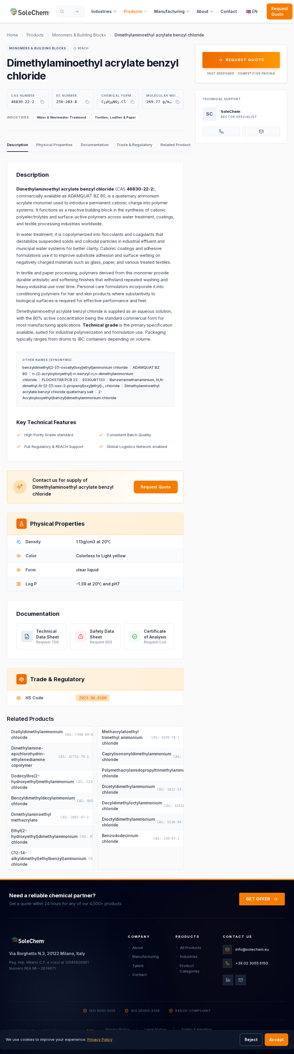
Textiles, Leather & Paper (115, 117)
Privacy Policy (99, 1039)
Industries (101, 11)
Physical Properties (54, 144)
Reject (251, 1039)
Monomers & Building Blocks (79, 34)
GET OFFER (258, 898)
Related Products (176, 144)
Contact (228, 11)
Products (133, 11)
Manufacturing (169, 11)
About (202, 11)
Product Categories (190, 968)
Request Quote (279, 11)
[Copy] (42, 102)
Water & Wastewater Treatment (61, 117)
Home (12, 34)
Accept (276, 1039)
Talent (138, 965)
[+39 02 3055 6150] (221, 131)
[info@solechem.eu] (261, 131)
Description (17, 144)
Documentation (95, 144)
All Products (190, 947)
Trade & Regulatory (134, 144)
